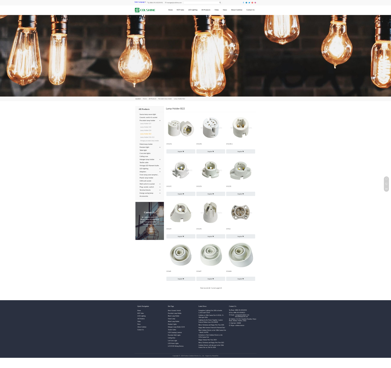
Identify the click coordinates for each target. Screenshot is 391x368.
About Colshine (141, 327)
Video (139, 321)
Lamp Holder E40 (145, 127)
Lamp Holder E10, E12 (147, 137)
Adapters (143, 172)
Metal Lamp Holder (173, 321)
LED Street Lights (173, 343)
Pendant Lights (172, 324)
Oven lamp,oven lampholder (150, 175)
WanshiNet (215, 355)
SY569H (229, 271)
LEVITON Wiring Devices (175, 346)
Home (145, 99)
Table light (143, 150)
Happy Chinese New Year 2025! (207, 340)
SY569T (198, 271)
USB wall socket (145, 181)
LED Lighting (141, 316)
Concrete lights (145, 153)
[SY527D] (210, 170)
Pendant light (144, 147)
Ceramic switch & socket (148, 117)
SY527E (228, 186)
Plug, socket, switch (147, 187)
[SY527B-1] (240, 127)
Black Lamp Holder (173, 316)
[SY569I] (180, 255)
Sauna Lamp (171, 318)
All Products (152, 99)
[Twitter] (249, 2)
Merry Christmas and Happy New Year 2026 (211, 325)
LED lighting (144, 168)
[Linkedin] (246, 2)
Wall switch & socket (147, 184)
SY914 (228, 229)
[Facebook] (243, 2)
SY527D (199, 186)
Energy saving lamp (146, 193)
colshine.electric (239, 325)
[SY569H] (240, 255)
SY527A (169, 144)
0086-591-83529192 (156, 2)
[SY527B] (210, 127)
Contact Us (140, 329)
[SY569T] (210, 255)
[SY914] (240, 212)
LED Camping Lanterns (175, 332)
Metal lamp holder (146, 144)
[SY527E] (240, 170)
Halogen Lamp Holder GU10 (176, 327)
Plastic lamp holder (146, 178)
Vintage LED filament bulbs (149, 165)
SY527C (169, 186)
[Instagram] (255, 2)
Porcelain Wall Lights (174, 335)
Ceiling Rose (171, 338)
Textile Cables (172, 329)
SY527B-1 (229, 144)
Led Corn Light (172, 340)
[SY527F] (180, 212)
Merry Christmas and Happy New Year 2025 (211, 342)
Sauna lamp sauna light (148, 114)
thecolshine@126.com (241, 316)
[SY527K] (210, 212)
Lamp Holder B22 (179, 99)
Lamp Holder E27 (145, 123)
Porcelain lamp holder (165, 99)
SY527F (168, 229)
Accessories (144, 196)
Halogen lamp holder (147, 159)
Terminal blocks (145, 190)
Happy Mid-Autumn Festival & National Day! (211, 327)
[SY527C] (180, 170)
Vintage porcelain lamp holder (149, 141)
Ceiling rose (144, 156)
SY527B (199, 144)
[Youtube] (252, 2)
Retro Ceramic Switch (174, 310)
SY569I (168, 271)
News (139, 324)
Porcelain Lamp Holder (174, 313)
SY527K (199, 229)
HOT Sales (140, 313)
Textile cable (144, 162)
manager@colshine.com (174, 2)
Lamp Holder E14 (145, 130)
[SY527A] (180, 127)
